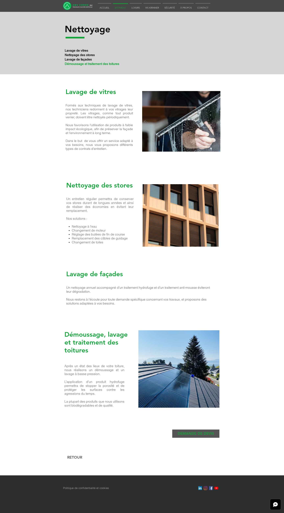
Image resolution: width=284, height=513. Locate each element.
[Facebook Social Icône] (211, 488)
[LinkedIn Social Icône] (200, 488)
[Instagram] (205, 488)
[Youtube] (216, 488)
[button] (195, 434)
